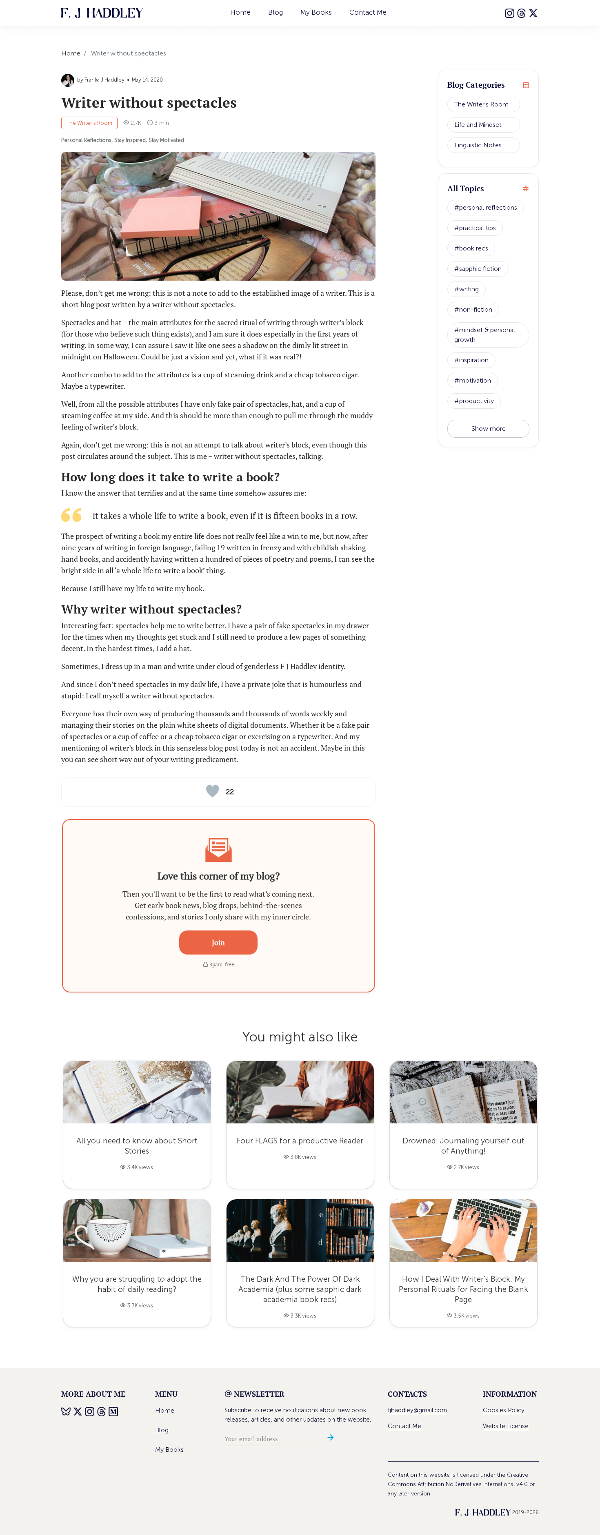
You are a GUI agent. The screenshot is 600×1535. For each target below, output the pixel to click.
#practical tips (475, 228)
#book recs (471, 248)
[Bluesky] (66, 1410)
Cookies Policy (503, 1410)
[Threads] (522, 12)
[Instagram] (510, 12)
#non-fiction (473, 309)
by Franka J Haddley (100, 80)
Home (240, 12)
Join (218, 942)
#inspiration (471, 360)
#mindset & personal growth (484, 334)
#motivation (472, 380)
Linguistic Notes (478, 145)
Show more (488, 428)
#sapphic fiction (478, 268)
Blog (275, 12)
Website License (506, 1426)
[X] (534, 12)
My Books (316, 12)
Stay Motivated (166, 140)
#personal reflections (485, 207)
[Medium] (114, 1410)
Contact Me (368, 12)
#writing (466, 289)
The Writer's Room (89, 123)
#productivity (474, 401)
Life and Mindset (478, 124)
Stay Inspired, (130, 140)
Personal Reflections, (87, 140)
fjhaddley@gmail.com (417, 1410)
